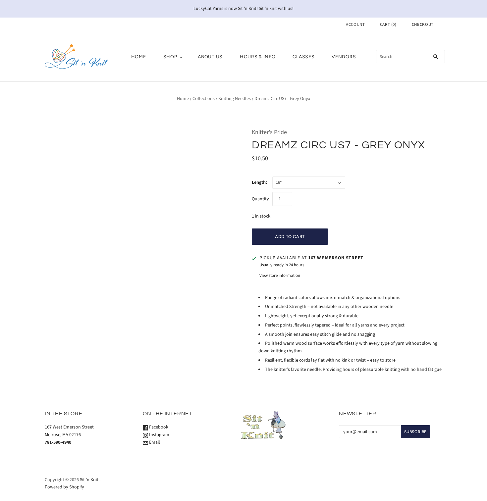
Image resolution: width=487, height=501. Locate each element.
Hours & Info (257, 57)
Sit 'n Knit (89, 479)
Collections (203, 98)
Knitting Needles (234, 98)
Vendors (344, 57)
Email (154, 442)
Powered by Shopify (64, 487)
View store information (279, 275)
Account (355, 24)
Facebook (158, 427)
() (388, 24)
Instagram (158, 434)
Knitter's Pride (269, 132)
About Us (210, 57)
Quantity (260, 199)
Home (138, 57)
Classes (303, 57)
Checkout (423, 24)
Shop (170, 57)
